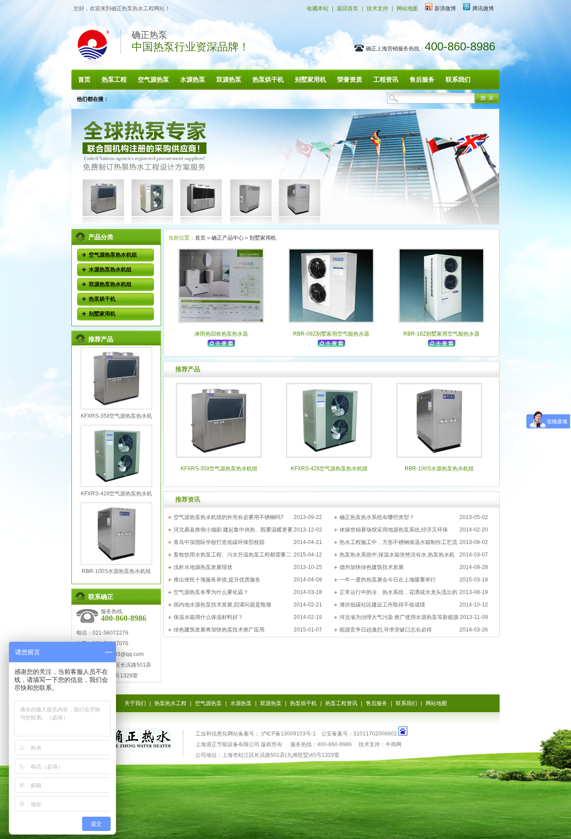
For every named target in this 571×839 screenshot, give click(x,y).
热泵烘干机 (268, 79)
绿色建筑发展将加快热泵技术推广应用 (219, 630)
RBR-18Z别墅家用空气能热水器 (441, 334)
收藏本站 (317, 8)
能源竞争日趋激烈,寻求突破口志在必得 (385, 630)
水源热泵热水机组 (110, 269)
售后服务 (422, 79)
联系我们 (458, 79)
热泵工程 (114, 79)
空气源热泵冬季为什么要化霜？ (211, 592)
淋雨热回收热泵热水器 (221, 334)
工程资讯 (385, 79)
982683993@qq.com (118, 654)
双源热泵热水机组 (110, 284)
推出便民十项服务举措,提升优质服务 (217, 580)
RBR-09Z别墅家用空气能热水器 (331, 334)
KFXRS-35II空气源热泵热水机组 (219, 468)
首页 (84, 79)
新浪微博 (445, 8)
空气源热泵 (153, 79)
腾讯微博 (483, 8)
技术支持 (377, 8)
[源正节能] (127, 745)
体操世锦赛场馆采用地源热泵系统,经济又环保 (393, 530)
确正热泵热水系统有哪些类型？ (376, 517)
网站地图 (407, 8)
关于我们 (135, 703)
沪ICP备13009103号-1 (288, 734)
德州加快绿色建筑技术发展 (371, 567)
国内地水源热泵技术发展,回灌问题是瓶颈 (222, 605)
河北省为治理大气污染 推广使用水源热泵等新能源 (399, 617)
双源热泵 (228, 79)
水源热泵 (192, 79)
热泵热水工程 (170, 703)
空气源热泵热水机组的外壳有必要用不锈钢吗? (229, 517)
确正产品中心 (227, 238)
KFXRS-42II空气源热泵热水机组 (329, 468)
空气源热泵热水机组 (113, 255)
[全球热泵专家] (285, 223)
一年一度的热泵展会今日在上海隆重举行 (387, 580)
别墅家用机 (310, 79)
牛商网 (393, 744)
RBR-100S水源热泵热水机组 (116, 571)
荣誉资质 (349, 79)
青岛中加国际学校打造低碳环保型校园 (219, 542)
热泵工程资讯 (341, 703)
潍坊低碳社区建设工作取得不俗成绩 (382, 605)
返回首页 (347, 8)
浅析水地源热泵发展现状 (203, 567)
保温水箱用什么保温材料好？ (208, 617)
